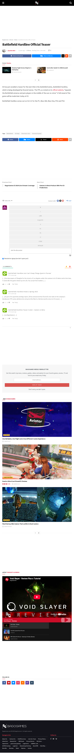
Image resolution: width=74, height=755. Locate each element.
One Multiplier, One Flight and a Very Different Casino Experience (23, 439)
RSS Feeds (21, 741)
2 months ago (8, 526)
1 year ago (51, 70)
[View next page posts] (38, 80)
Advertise (5, 741)
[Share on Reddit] (66, 55)
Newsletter (13, 741)
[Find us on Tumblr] (32, 682)
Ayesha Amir (11, 50)
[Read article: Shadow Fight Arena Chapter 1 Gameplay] (6, 70)
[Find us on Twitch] (27, 682)
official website (58, 90)
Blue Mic (4, 748)
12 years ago (21, 50)
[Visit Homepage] (37, 3)
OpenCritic (5, 743)
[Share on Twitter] (63, 55)
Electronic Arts (26, 133)
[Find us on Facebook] (4, 682)
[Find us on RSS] (22, 682)
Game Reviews (8, 477)
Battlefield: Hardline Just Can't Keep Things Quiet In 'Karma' (29, 273)
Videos (29, 50)
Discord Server (30, 741)
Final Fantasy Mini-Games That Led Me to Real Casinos (20, 524)
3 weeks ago (7, 441)
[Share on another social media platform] (70, 55)
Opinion (6, 435)
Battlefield (10, 133)
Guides (30, 748)
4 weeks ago (16, 484)
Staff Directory (22, 739)
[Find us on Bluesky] (13, 682)
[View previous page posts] (35, 80)
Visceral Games (36, 133)
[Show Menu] (3, 3)
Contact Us (12, 739)
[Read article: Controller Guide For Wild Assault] (41, 70)
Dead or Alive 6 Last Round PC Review (14, 481)
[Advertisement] (37, 22)
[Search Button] (71, 3)
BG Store (39, 741)
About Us (4, 739)
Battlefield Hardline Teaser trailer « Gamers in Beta (26, 310)
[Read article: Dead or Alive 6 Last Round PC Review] (37, 461)
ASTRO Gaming (6, 746)
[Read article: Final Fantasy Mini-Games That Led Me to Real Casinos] (37, 504)
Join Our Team (32, 739)
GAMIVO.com (34, 743)
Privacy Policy (42, 739)
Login (69, 201)
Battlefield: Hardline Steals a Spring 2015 (23, 292)
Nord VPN (35, 746)
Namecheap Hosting (25, 746)
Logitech (15, 746)
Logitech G (26, 743)
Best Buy (42, 746)
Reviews (11, 748)
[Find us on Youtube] (9, 682)
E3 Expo (17, 133)
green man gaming (16, 743)
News (17, 748)
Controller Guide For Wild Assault (57, 68)
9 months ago (17, 72)
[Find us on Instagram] (18, 682)
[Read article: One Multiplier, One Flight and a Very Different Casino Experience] (37, 419)
